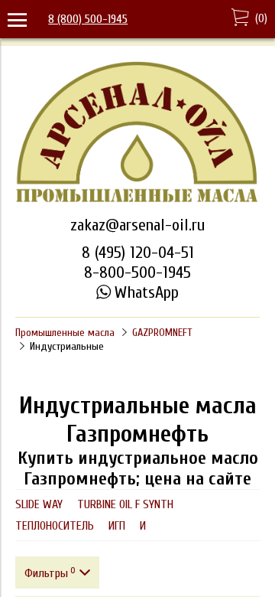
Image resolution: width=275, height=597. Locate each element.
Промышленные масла (65, 332)
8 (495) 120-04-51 (138, 253)
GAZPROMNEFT (162, 332)
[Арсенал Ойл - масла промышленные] (137, 200)
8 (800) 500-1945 (88, 19)
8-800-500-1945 (137, 272)
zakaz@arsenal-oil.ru (137, 225)
